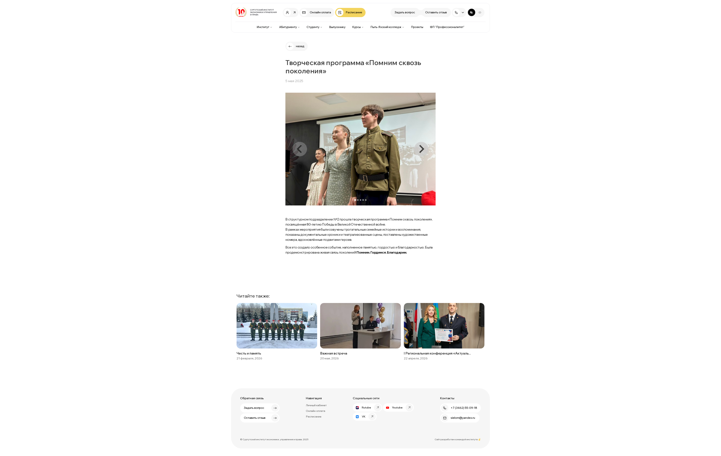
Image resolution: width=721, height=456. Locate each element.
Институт (263, 27)
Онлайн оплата (315, 411)
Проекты (417, 27)
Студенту (313, 27)
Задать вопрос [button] (405, 12)
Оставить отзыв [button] (436, 12)
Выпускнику (337, 27)
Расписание (313, 416)
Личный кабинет (316, 405)
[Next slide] (421, 149)
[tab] (355, 200)
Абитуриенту (288, 27)
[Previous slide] (300, 149)
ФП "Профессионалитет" (447, 27)
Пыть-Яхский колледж (385, 27)
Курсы (356, 27)
